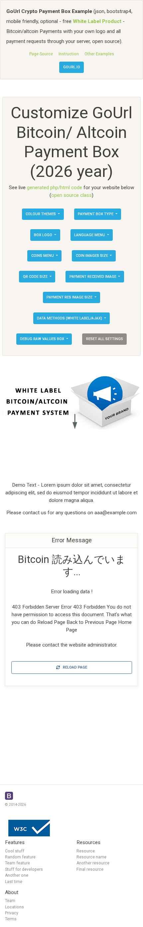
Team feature (17, 863)
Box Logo (43, 235)
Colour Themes (41, 214)
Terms (11, 919)
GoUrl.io (71, 67)
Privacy (11, 913)
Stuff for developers (24, 869)
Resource (85, 851)
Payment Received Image (93, 276)
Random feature (20, 857)
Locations (14, 907)
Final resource (89, 869)
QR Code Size (36, 276)
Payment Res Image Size (70, 297)
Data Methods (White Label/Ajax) (70, 318)
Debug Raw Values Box (42, 339)
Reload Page (73, 667)
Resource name (91, 857)
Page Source (41, 54)
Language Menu (90, 235)
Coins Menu (43, 255)
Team (10, 900)
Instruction (69, 54)
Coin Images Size (92, 255)
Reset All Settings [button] (104, 339)
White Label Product (97, 21)
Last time (13, 881)
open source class (71, 195)
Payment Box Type (96, 214)
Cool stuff (14, 851)
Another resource (92, 863)
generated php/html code (54, 188)
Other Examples (99, 54)
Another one (16, 875)
